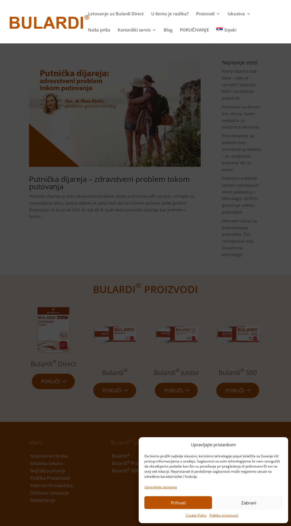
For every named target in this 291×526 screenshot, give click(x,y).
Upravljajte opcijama (160, 487)
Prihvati (178, 503)
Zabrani (248, 503)
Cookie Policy (196, 515)
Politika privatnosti (223, 515)
